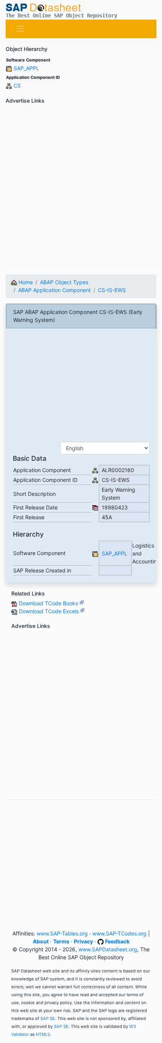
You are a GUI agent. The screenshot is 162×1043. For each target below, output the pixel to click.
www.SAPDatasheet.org (107, 949)
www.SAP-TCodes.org (119, 933)
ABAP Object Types (64, 282)
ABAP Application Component (54, 290)
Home (25, 282)
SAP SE (47, 1018)
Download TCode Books (49, 603)
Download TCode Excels (49, 611)
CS (17, 85)
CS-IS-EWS (112, 290)
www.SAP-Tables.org (62, 933)
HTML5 (43, 1034)
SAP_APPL (26, 68)
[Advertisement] (81, 188)
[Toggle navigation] (20, 28)
